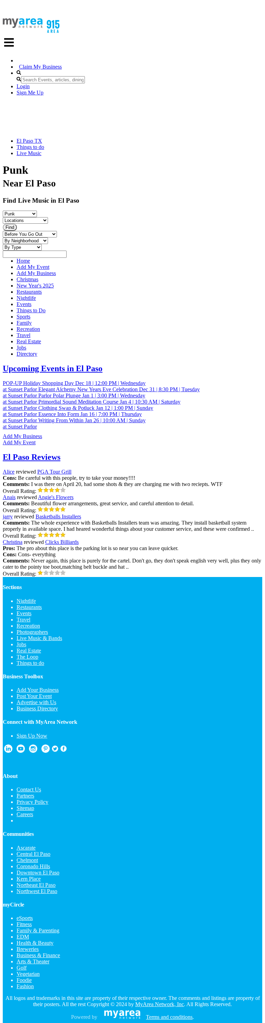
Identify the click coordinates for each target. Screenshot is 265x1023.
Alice (8, 472)
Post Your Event (34, 696)
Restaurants (29, 607)
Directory (27, 354)
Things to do (30, 147)
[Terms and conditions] (122, 1017)
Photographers (32, 632)
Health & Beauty (35, 943)
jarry (8, 516)
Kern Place (29, 879)
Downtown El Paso (38, 872)
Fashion (25, 986)
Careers (25, 814)
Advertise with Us (36, 702)
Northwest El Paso (37, 891)
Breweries (28, 949)
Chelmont (27, 860)
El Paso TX (29, 141)
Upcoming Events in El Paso (52, 368)
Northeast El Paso (36, 885)
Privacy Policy (32, 802)
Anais (9, 497)
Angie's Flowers (55, 497)
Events (24, 613)
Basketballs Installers (58, 516)
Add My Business (22, 436)
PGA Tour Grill (54, 472)
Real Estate (29, 651)
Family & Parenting (38, 930)
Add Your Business (38, 690)
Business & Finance (38, 955)
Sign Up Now (32, 736)
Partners (25, 796)
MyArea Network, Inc (159, 1004)
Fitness (24, 924)
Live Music (29, 153)
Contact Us (29, 789)
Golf (22, 968)
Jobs (21, 644)
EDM (23, 937)
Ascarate (26, 848)
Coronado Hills (33, 866)
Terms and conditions (169, 1017)
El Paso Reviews (31, 457)
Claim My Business (40, 67)
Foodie (24, 980)
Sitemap (25, 808)
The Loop (27, 657)
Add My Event (19, 442)
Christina (12, 542)
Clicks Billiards (62, 542)
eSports (25, 918)
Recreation (28, 626)
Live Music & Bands (39, 638)
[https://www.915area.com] (23, 26)
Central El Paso (33, 854)
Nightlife (26, 601)
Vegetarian (28, 974)
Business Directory (37, 708)
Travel (23, 619)
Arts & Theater (33, 961)
